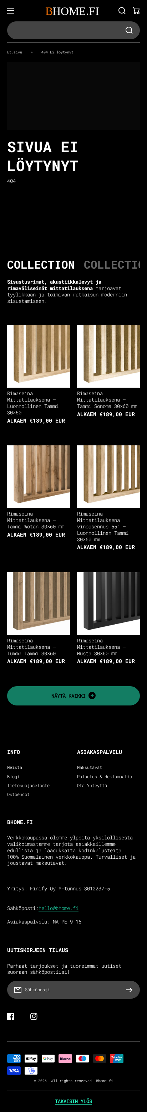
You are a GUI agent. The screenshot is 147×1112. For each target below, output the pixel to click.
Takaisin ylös (73, 1101)
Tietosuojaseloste (28, 785)
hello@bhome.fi (58, 908)
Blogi (13, 776)
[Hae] (122, 11)
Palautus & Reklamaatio (104, 776)
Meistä (14, 767)
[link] (73, 695)
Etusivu (14, 52)
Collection (41, 264)
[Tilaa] (131, 990)
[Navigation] (10, 10)
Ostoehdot (18, 794)
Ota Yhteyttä (92, 785)
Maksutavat (89, 767)
